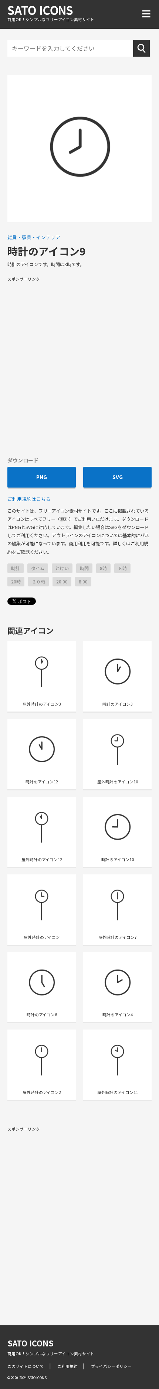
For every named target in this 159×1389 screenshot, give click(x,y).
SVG (117, 477)
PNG (41, 477)
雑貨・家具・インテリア (33, 237)
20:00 (62, 581)
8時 (103, 568)
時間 (84, 568)
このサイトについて (25, 1366)
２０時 (38, 581)
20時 (16, 581)
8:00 (83, 581)
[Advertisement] (79, 366)
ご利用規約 (67, 1366)
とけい (62, 568)
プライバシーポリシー (111, 1366)
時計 (15, 568)
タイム (37, 568)
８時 (122, 568)
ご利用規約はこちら (29, 498)
